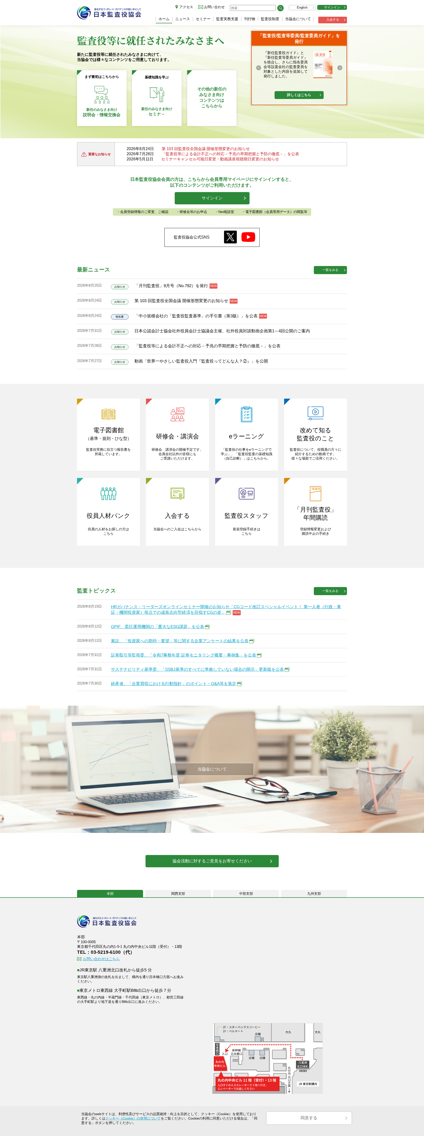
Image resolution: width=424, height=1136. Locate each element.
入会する (332, 19)
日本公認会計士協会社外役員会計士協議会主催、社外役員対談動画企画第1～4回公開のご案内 (222, 331)
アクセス (186, 7)
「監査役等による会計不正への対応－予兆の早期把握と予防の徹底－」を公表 (230, 154)
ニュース (182, 19)
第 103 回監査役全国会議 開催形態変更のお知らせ (206, 149)
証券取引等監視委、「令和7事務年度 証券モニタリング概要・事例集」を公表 (183, 655)
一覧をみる (330, 270)
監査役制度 (270, 19)
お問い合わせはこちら (101, 959)
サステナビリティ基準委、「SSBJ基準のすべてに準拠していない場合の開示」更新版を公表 (197, 669)
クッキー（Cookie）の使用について (133, 1118)
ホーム (164, 19)
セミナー (203, 19)
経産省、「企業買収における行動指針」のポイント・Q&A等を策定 (173, 683)
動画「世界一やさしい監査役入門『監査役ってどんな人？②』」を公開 (201, 361)
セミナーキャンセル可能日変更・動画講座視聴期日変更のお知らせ (220, 159)
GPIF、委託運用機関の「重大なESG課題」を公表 (157, 626)
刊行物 (249, 19)
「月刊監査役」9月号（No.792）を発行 (171, 285)
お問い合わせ (214, 7)
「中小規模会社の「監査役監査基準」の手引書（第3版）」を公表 (196, 316)
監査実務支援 (227, 19)
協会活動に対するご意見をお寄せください (212, 861)
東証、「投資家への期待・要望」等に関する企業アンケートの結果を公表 (180, 641)
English (302, 7)
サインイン (332, 7)
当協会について (298, 19)
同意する (309, 1118)
